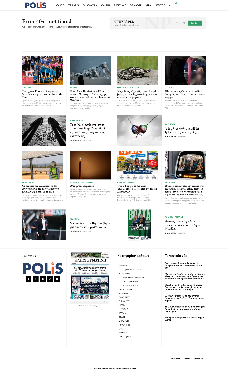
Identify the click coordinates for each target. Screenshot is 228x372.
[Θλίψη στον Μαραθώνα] (90, 165)
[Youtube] (57, 279)
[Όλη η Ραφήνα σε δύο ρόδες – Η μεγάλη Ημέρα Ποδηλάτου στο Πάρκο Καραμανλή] (137, 165)
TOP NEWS (170, 124)
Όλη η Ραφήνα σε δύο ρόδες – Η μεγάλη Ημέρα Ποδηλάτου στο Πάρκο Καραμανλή (137, 188)
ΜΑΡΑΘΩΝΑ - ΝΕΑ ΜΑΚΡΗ (128, 88)
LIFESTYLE (169, 88)
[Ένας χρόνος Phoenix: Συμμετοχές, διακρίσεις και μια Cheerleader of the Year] (42, 70)
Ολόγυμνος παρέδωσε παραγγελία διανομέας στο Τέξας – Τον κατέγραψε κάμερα (185, 94)
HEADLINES (170, 182)
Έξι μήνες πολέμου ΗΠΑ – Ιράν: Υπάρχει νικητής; (183, 130)
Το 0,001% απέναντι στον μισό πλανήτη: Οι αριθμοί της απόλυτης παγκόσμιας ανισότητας (87, 130)
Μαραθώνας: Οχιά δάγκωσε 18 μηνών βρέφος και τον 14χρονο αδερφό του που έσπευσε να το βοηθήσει (137, 94)
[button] (175, 2)
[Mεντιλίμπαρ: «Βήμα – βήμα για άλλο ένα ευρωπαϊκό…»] (44, 225)
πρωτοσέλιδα (85, 306)
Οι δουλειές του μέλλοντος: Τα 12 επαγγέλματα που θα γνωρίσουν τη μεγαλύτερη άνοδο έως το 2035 (40, 188)
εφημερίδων (96, 306)
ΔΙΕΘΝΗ (73, 88)
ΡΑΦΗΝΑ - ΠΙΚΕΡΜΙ (126, 182)
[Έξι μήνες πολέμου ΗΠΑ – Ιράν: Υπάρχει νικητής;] (139, 130)
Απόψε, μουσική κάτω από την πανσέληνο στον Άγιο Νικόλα (183, 225)
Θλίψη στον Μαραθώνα (82, 186)
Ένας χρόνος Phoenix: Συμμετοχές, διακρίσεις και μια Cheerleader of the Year (42, 94)
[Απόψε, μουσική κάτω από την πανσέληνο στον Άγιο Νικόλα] (139, 225)
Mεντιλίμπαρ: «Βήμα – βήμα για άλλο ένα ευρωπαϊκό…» (90, 225)
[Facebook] (28, 279)
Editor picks (76, 120)
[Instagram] (36, 279)
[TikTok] (50, 279)
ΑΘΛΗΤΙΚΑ (26, 88)
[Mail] (43, 279)
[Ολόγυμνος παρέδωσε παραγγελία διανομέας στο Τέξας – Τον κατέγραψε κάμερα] (185, 70)
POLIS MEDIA (75, 140)
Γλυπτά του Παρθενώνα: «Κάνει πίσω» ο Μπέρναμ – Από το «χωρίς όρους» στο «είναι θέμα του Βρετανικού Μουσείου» (90, 95)
